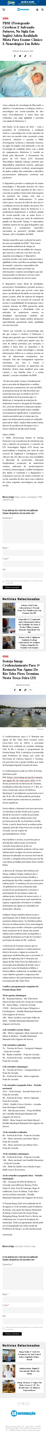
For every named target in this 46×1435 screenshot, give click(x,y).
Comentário (8, 518)
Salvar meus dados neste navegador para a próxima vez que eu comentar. (24, 582)
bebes (17, 497)
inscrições (19, 1246)
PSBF (40, 497)
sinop (33, 1246)
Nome (5, 548)
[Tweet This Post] (20, 56)
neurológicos (32, 497)
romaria (27, 1246)
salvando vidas (8, 500)
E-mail (6, 558)
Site (4, 569)
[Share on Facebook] (15, 56)
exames (23, 497)
